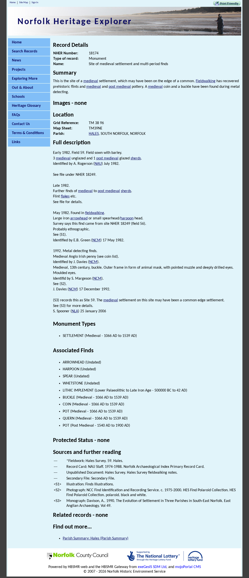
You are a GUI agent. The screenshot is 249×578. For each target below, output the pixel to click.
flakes (65, 196)
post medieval (120, 87)
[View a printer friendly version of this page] (226, 4)
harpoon (126, 218)
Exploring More (24, 79)
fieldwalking (94, 213)
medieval (90, 81)
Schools (18, 97)
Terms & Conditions (28, 133)
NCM (96, 240)
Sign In (35, 2)
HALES (94, 134)
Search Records (24, 51)
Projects (18, 70)
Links (16, 142)
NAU (98, 164)
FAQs (16, 115)
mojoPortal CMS (188, 567)
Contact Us (21, 124)
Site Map (23, 2)
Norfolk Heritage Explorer (75, 22)
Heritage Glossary (26, 106)
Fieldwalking (205, 81)
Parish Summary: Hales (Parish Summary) (95, 538)
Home (13, 2)
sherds (136, 158)
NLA (75, 311)
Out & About (22, 88)
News (16, 60)
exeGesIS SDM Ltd (152, 567)
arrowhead (79, 218)
